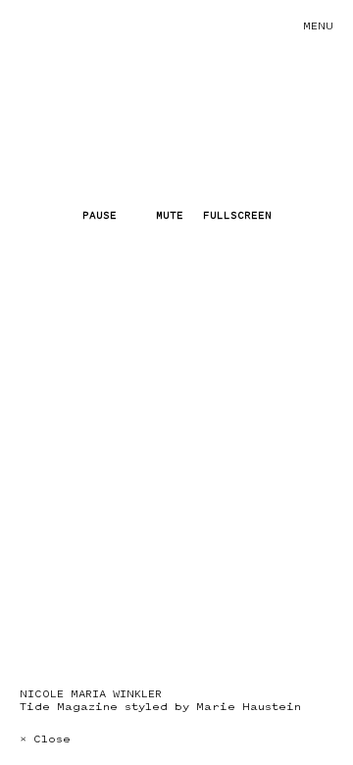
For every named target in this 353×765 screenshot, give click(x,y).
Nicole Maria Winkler (91, 694)
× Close (45, 739)
